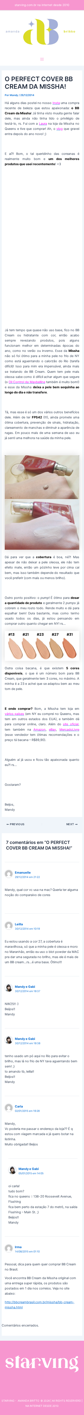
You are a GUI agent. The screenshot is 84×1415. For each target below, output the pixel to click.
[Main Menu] (42, 59)
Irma (18, 1247)
